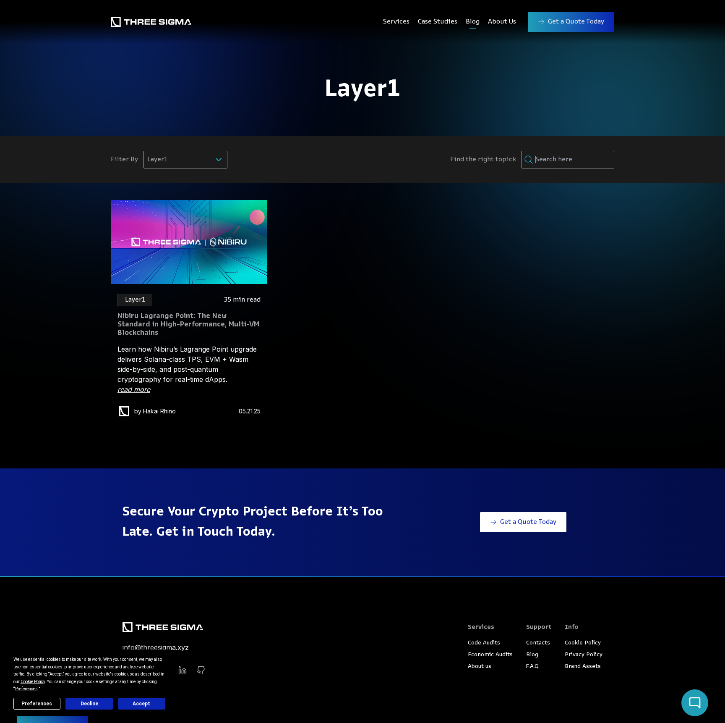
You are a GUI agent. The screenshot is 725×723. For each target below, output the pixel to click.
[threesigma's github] (201, 670)
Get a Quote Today (576, 21)
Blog (473, 21)
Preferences (36, 704)
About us (479, 666)
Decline (89, 704)
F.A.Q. (533, 666)
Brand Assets (583, 666)
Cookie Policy (583, 643)
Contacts (538, 643)
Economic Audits (490, 655)
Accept (141, 704)
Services (396, 21)
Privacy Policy (583, 655)
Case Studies (437, 21)
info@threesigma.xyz (156, 647)
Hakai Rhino (159, 411)
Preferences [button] (26, 688)
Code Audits (484, 643)
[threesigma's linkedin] (182, 670)
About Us (502, 21)
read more (133, 389)
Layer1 (135, 300)
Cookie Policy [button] (33, 681)
